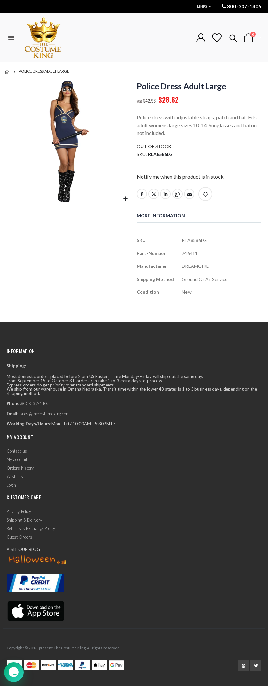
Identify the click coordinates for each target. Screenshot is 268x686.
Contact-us (17, 451)
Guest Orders (19, 537)
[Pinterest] (243, 665)
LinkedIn (165, 194)
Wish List (16, 476)
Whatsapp (177, 194)
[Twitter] (255, 665)
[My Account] (201, 37)
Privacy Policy (19, 511)
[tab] (166, 216)
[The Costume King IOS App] (35, 610)
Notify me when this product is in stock (180, 176)
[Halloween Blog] (38, 559)
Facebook (142, 194)
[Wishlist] (216, 37)
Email (189, 194)
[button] (125, 199)
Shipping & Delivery (24, 520)
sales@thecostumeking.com (44, 413)
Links (202, 6)
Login (11, 485)
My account (17, 459)
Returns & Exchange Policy (31, 528)
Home (7, 71)
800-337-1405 (244, 6)
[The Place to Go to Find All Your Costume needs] (55, 37)
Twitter (153, 194)
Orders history (20, 468)
